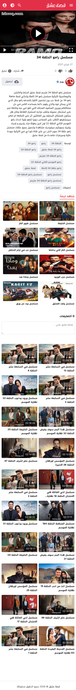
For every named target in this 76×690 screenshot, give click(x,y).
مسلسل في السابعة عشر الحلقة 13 (60, 369)
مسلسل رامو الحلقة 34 (29, 174)
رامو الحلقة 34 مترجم (50, 156)
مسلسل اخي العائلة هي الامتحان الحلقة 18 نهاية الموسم (60, 496)
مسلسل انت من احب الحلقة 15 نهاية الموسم (57, 588)
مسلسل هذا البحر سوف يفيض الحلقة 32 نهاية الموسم (57, 431)
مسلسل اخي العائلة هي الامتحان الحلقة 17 (23, 619)
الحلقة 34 (56, 143)
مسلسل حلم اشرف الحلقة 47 (20, 461)
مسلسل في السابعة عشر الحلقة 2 (23, 494)
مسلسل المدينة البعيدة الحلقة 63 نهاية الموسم (57, 651)
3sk (62, 82)
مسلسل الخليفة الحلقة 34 (22, 555)
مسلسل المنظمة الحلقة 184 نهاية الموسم (58, 525)
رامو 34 (32, 143)
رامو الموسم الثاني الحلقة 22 (46, 162)
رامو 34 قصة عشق (51, 149)
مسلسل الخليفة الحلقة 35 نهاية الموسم (22, 431)
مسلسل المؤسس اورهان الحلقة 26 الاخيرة (59, 463)
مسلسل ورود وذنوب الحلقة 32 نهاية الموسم (20, 400)
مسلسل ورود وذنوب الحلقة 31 (20, 523)
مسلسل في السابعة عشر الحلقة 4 (23, 369)
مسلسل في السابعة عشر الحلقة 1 (23, 651)
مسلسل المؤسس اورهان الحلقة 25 (22, 588)
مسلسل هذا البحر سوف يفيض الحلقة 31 (57, 557)
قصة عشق (30, 168)
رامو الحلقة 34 (28, 149)
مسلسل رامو (54, 174)
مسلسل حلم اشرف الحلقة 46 (57, 617)
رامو (43, 143)
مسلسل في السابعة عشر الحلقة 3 (60, 400)
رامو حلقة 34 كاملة (51, 168)
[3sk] (69, 85)
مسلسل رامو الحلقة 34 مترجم (45, 181)
